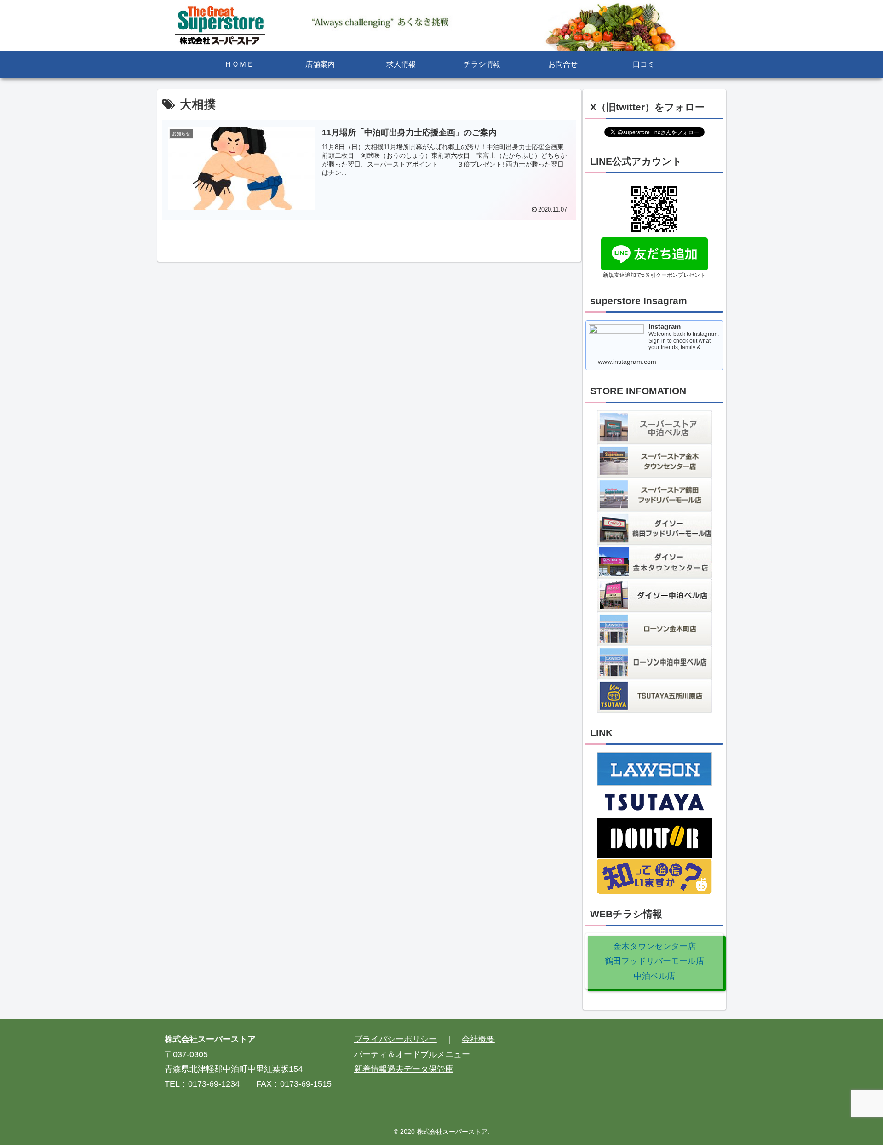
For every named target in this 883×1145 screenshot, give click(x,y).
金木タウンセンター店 (654, 946)
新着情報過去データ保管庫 (403, 1069)
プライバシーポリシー (395, 1039)
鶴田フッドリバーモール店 (654, 961)
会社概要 (478, 1039)
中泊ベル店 (654, 976)
